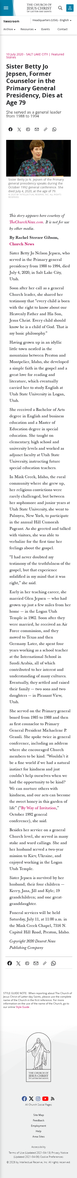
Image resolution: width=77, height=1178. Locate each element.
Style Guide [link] (22, 1007)
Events (45, 29)
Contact (63, 29)
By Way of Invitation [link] (38, 808)
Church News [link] (21, 244)
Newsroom (11, 21)
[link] (26, 222)
